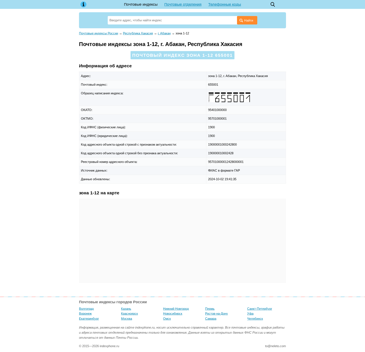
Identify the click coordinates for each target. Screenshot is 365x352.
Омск (167, 318)
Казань (126, 308)
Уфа (250, 313)
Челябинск (255, 318)
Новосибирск (172, 313)
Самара (210, 318)
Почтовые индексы (141, 4)
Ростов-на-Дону (216, 313)
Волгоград (86, 308)
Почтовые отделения (183, 4)
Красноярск (129, 313)
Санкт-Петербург (259, 308)
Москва (126, 318)
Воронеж (85, 313)
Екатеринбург (89, 318)
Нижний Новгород (176, 308)
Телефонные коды (224, 4)
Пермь (210, 308)
